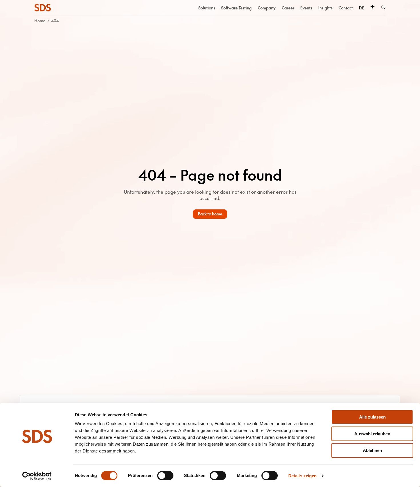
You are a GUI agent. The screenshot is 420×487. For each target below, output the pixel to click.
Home (39, 20)
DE (361, 8)
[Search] (383, 7)
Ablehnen (372, 450)
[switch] (165, 475)
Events (306, 8)
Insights (325, 8)
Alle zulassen (372, 417)
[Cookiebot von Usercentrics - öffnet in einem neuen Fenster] (37, 476)
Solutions (206, 8)
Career (288, 8)
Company (267, 8)
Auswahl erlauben (372, 433)
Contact (346, 8)
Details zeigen (302, 475)
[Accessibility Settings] (372, 7)
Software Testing (236, 8)
